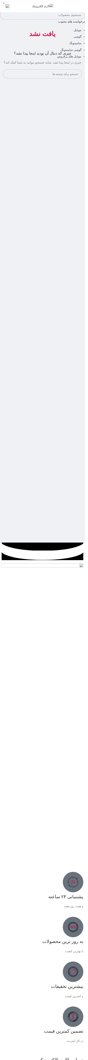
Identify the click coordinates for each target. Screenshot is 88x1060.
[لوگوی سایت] (42, 6)
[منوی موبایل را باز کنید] (80, 6)
